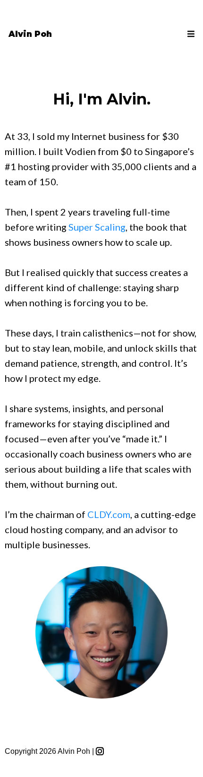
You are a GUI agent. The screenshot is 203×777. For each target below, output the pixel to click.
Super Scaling (97, 227)
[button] (190, 34)
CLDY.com (108, 514)
